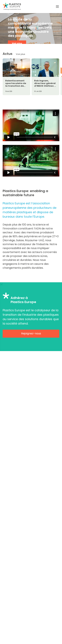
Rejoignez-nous (31, 333)
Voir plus (17, 43)
